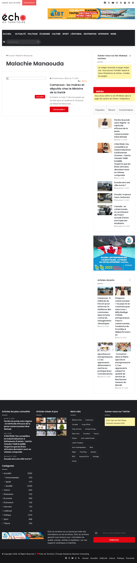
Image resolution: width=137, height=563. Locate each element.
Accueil (7, 34)
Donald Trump (90, 429)
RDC (73, 456)
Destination (90, 34)
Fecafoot (86, 434)
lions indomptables (79, 447)
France (96, 434)
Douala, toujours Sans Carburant (122, 196)
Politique (33, 34)
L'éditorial (8, 511)
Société (9, 486)
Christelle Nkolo (58, 78)
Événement (8, 502)
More (113, 34)
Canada (75, 424)
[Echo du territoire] (14, 17)
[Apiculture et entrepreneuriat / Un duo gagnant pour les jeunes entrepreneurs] (51, 433)
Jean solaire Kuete (88, 438)
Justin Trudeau (77, 443)
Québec (93, 452)
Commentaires (126, 110)
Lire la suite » (59, 109)
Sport (65, 34)
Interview (103, 34)
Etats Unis (75, 434)
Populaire (99, 110)
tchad (74, 461)
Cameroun (89, 420)
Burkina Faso (77, 420)
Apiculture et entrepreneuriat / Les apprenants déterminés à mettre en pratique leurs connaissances (105, 364)
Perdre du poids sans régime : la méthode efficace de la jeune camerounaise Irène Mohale (122, 128)
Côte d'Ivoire (76, 429)
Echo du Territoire (46, 554)
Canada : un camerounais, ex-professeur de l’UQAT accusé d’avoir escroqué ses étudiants (121, 215)
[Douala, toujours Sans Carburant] (105, 198)
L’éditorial (76, 34)
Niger (74, 452)
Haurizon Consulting (80, 554)
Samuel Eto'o (84, 456)
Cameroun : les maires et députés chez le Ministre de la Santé (67, 88)
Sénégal (96, 456)
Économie (45, 34)
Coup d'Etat (86, 424)
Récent (111, 110)
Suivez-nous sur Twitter (117, 411)
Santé (8, 482)
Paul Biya (83, 452)
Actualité (20, 34)
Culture (56, 34)
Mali (91, 447)
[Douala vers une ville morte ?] (105, 186)
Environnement (12, 477)
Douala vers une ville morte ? (122, 184)
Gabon (74, 438)
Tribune (7, 523)
